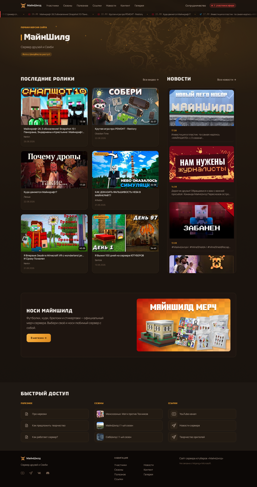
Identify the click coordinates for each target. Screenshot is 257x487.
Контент (125, 5)
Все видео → (151, 79)
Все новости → (226, 79)
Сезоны (67, 5)
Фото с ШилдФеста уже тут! (36, 54)
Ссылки (97, 5)
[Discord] (47, 473)
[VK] (39, 473)
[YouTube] (22, 473)
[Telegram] (30, 473)
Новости (111, 5)
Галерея (139, 5)
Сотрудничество (195, 5)
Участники (52, 5)
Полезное (82, 5)
